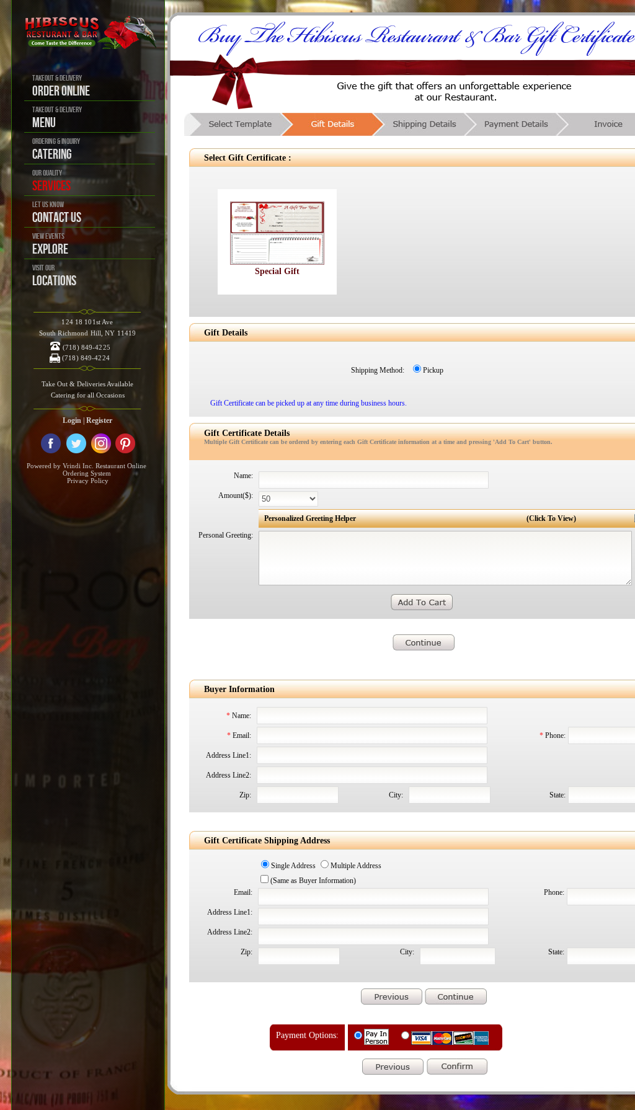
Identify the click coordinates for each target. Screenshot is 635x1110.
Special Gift (277, 271)
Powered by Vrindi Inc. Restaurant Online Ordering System (86, 469)
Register (99, 420)
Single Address (293, 865)
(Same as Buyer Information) (313, 880)
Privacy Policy (88, 480)
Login (72, 420)
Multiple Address (356, 865)
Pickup (433, 370)
